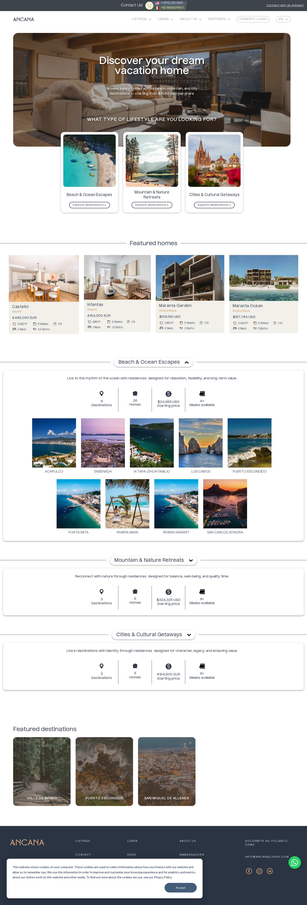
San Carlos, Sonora (225, 532)
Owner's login (253, 19)
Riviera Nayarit (176, 532)
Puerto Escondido (250, 471)
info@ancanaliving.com (267, 857)
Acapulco (54, 471)
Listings (139, 19)
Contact (83, 855)
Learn (163, 19)
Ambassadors (192, 855)
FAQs (131, 855)
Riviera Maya (127, 532)
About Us (188, 19)
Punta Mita (79, 532)
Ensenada (103, 471)
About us (188, 841)
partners (217, 19)
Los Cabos (200, 471)
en (281, 19)
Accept (180, 887)
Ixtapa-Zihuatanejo (152, 471)
